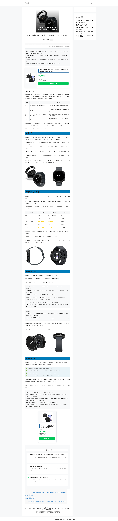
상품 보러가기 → (53, 83)
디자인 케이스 (44, 508)
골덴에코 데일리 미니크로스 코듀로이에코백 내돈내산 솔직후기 (48, 512)
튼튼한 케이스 (49, 509)
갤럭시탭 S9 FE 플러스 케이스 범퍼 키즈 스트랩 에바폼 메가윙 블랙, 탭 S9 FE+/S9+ (46, 492)
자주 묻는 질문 (31, 503)
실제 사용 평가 (29, 495)
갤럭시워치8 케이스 (37, 508)
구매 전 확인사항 (29, 498)
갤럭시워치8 (29, 508)
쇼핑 (47, 507)
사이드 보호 (57, 508)
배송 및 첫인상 (31, 494)
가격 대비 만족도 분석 (30, 497)
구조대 (27, 3)
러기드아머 (51, 508)
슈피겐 (62, 508)
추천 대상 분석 (29, 500)
